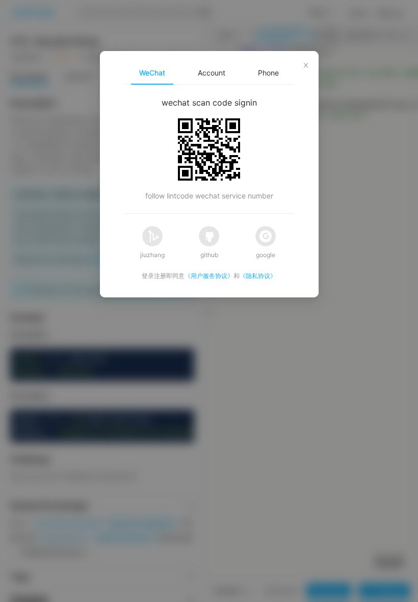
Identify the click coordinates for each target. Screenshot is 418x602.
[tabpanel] (209, 149)
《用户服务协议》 (209, 276)
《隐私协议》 (258, 276)
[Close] (306, 64)
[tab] (152, 73)
